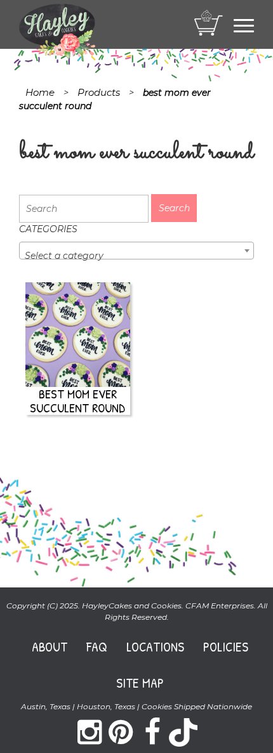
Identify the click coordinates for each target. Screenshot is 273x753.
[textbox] (136, 255)
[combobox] (136, 250)
